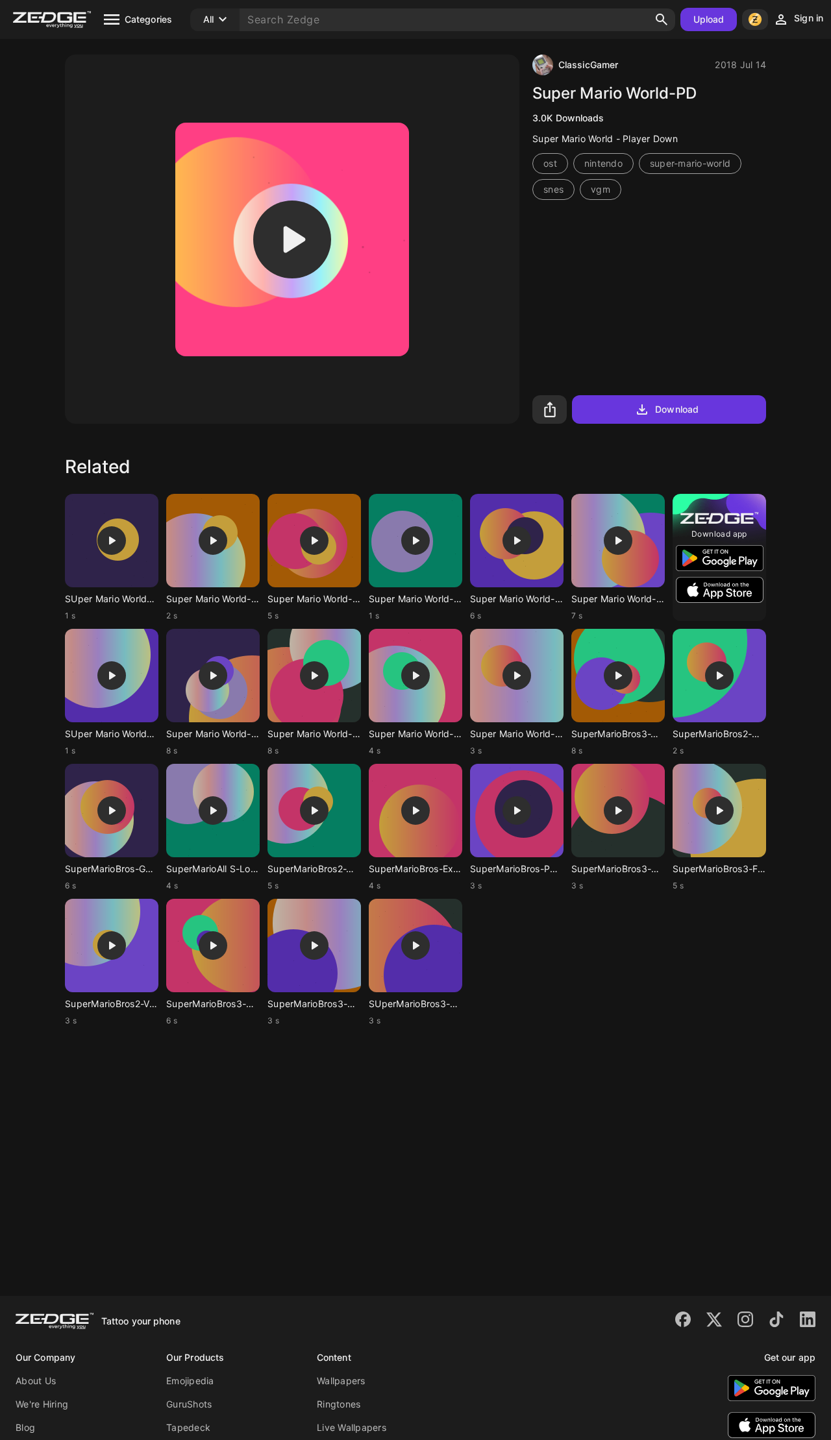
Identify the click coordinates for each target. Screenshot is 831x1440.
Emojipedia (190, 1380)
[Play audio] (292, 239)
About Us (36, 1380)
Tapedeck (188, 1427)
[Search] (661, 19)
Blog (25, 1427)
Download (677, 409)
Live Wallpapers (351, 1427)
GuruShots (189, 1403)
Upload (709, 19)
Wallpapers (341, 1380)
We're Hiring (42, 1403)
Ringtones (338, 1403)
